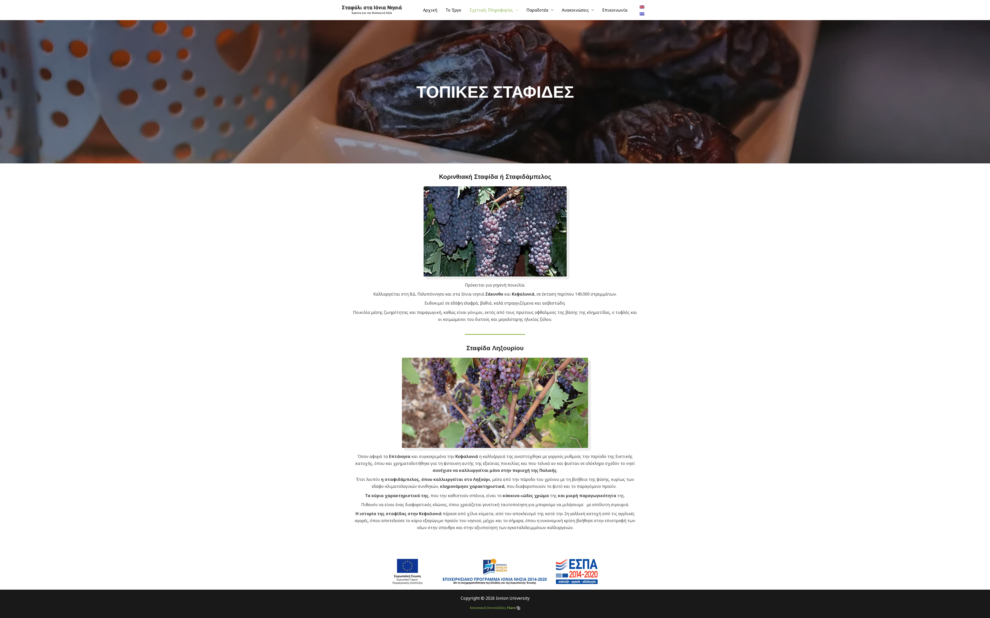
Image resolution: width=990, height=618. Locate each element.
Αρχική (430, 10)
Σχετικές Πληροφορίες (491, 10)
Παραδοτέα (537, 10)
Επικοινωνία (615, 10)
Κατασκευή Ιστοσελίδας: (493, 608)
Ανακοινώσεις (575, 10)
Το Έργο (453, 10)
